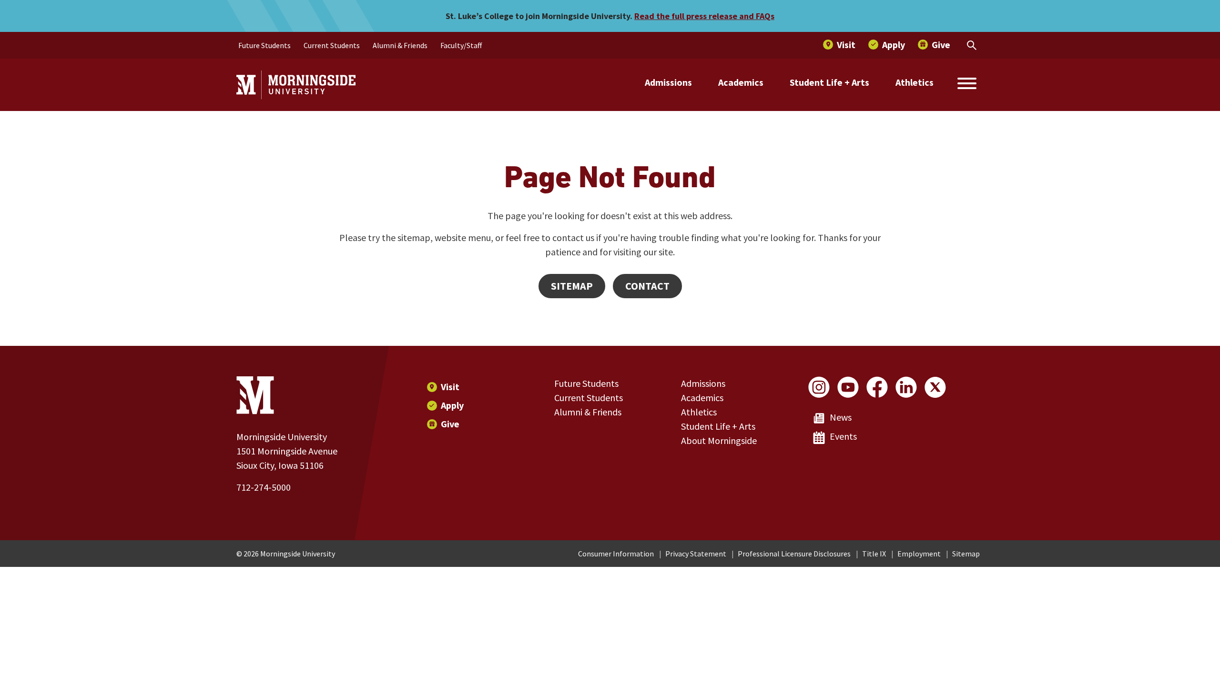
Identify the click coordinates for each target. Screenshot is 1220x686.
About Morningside (719, 440)
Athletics (914, 82)
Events (843, 436)
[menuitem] (264, 45)
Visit (450, 387)
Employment (919, 553)
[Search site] (967, 85)
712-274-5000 (263, 487)
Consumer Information (616, 553)
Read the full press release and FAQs (704, 15)
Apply (452, 405)
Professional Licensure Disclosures (794, 553)
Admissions (668, 82)
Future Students (586, 383)
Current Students (588, 398)
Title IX (874, 553)
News (841, 417)
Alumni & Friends (587, 412)
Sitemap (572, 286)
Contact (647, 286)
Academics (740, 82)
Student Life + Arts (829, 82)
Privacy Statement (695, 553)
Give (450, 424)
